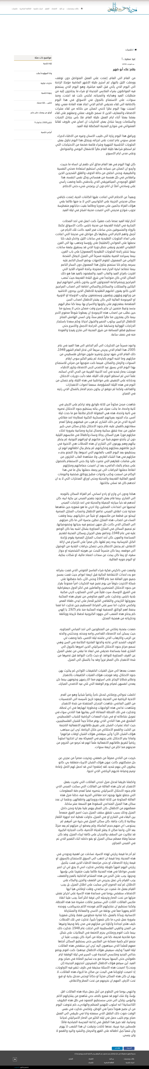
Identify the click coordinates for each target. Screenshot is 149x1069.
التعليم (71, 1059)
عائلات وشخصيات (129, 1059)
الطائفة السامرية (109, 1062)
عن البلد (111, 1059)
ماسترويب (17, 1067)
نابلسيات (129, 50)
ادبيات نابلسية (130, 1062)
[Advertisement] (74, 31)
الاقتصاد (91, 1059)
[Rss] (15, 1059)
